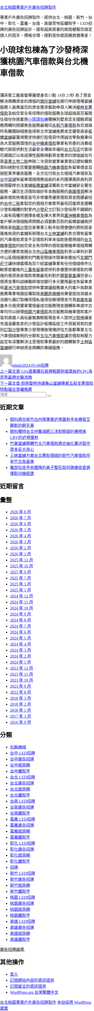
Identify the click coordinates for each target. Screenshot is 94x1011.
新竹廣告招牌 (22, 879)
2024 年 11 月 (21, 602)
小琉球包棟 (38, 119)
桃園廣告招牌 (22, 903)
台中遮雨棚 (20, 765)
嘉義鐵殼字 (20, 837)
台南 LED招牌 (22, 801)
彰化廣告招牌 (22, 849)
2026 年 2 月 (20, 548)
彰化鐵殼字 (20, 861)
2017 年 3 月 (20, 716)
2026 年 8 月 (20, 512)
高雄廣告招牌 (22, 927)
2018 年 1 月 (20, 710)
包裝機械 (18, 747)
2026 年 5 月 (20, 530)
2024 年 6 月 (20, 632)
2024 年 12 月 (21, 596)
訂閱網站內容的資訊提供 (32, 980)
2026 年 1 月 (20, 554)
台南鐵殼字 (20, 813)
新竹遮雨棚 (20, 885)
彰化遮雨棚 (20, 855)
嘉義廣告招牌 (22, 825)
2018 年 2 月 (20, 704)
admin (17, 365)
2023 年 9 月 (20, 686)
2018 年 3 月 (20, 698)
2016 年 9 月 (20, 722)
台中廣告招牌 (22, 759)
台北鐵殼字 (20, 795)
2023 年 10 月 (21, 680)
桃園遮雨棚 (20, 909)
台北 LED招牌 (22, 777)
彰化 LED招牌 (22, 843)
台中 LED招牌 (22, 753)
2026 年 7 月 (20, 518)
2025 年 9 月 (20, 572)
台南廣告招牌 (22, 807)
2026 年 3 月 (20, 542)
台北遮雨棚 (20, 789)
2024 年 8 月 (20, 620)
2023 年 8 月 (20, 692)
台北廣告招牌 (22, 783)
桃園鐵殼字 (20, 915)
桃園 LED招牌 (22, 897)
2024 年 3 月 (20, 650)
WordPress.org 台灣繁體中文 (34, 992)
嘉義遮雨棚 (20, 831)
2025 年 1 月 (20, 590)
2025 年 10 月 (21, 566)
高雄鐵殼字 (20, 939)
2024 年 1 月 (20, 662)
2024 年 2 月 (20, 656)
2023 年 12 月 (21, 668)
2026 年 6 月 (20, 524)
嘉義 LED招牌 (22, 819)
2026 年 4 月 (20, 536)
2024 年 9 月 (20, 614)
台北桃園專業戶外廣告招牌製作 (28, 7)
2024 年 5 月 (20, 638)
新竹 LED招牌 (22, 873)
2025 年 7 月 (20, 578)
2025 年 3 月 (20, 584)
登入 (14, 974)
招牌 (45, 365)
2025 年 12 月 (21, 560)
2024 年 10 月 (21, 608)
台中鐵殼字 (20, 771)
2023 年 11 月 (21, 674)
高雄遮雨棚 (20, 933)
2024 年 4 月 (20, 644)
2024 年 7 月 (20, 626)
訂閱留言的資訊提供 (28, 986)
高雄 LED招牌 (22, 921)
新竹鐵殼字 (20, 891)
